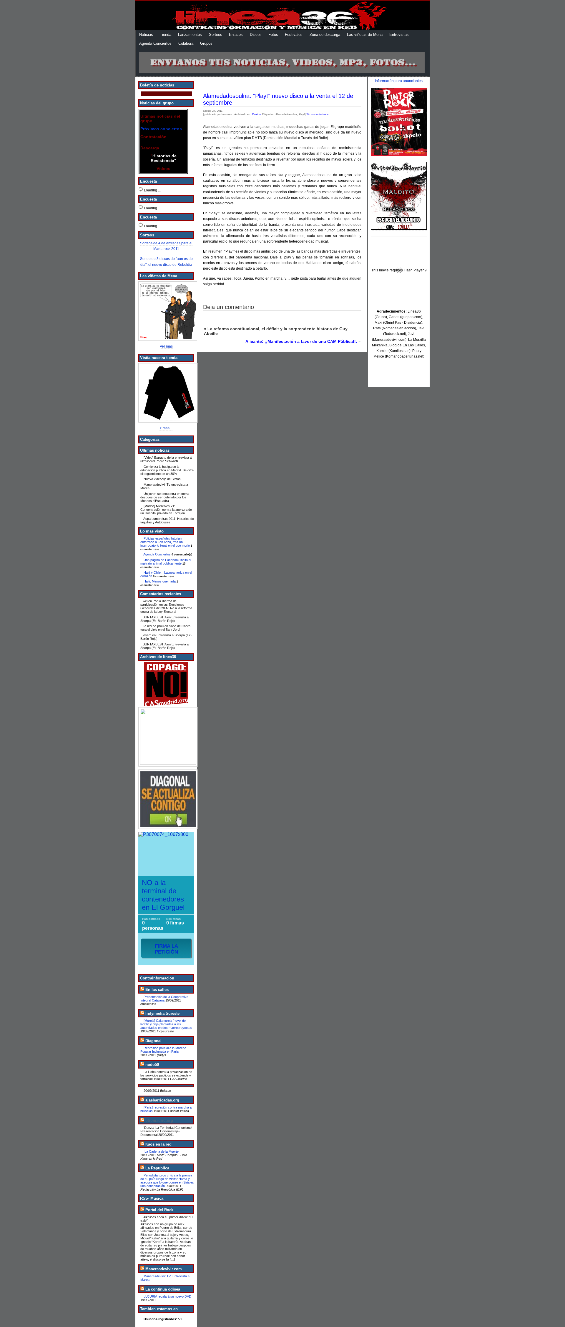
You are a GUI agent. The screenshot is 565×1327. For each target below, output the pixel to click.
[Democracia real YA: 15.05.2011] (166, 737)
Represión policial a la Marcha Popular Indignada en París (163, 1049)
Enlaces (236, 34)
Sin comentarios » (317, 114)
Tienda (165, 34)
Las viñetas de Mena (365, 34)
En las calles (157, 989)
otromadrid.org (159, 1120)
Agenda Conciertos (155, 43)
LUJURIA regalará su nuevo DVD (167, 1296)
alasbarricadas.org (162, 1100)
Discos (256, 34)
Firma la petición (166, 949)
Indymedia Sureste (162, 1013)
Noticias (146, 34)
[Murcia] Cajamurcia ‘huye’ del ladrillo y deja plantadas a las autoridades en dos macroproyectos (166, 1024)
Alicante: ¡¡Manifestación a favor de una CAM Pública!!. (301, 341)
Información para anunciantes (399, 81)
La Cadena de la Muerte (161, 1151)
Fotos (273, 34)
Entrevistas (399, 34)
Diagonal (153, 1041)
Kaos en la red (158, 1144)
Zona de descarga (325, 34)
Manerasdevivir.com (163, 1269)
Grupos (206, 43)
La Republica (157, 1168)
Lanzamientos (190, 34)
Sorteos (215, 34)
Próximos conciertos (161, 128)
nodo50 (152, 1064)
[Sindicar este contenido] (142, 989)
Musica (256, 114)
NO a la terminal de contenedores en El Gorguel (163, 895)
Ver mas (166, 346)
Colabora (185, 43)
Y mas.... (166, 428)
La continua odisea (162, 1289)
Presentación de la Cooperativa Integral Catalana (164, 998)
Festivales (294, 34)
